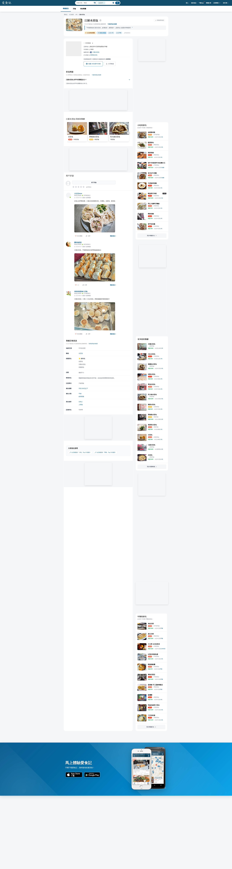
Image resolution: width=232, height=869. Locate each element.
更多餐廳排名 (151, 235)
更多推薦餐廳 (151, 466)
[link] (159, 137)
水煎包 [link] (81, 353)
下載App (201, 3)
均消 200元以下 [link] (83, 388)
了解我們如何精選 (112, 24)
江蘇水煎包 (91, 20)
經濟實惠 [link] (81, 396)
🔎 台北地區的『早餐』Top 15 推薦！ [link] (105, 452)
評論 (74, 8)
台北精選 (71, 14)
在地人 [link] (81, 401)
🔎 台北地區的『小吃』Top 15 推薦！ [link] (80, 452)
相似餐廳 (83, 8)
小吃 (76, 14)
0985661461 (93, 55)
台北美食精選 (91, 33)
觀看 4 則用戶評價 (94, 64)
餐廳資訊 (66, 8)
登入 (187, 3)
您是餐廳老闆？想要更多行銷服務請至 (97, 59)
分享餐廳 (111, 64)
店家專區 (216, 3)
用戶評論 (70, 175)
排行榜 (225, 3)
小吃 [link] (111, 33)
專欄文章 (208, 3)
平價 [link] (80, 393)
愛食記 (66, 14)
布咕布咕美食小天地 (80, 291)
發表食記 (193, 3)
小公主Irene (78, 193)
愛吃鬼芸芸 (78, 242)
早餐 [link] (118, 33)
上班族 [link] (81, 404)
